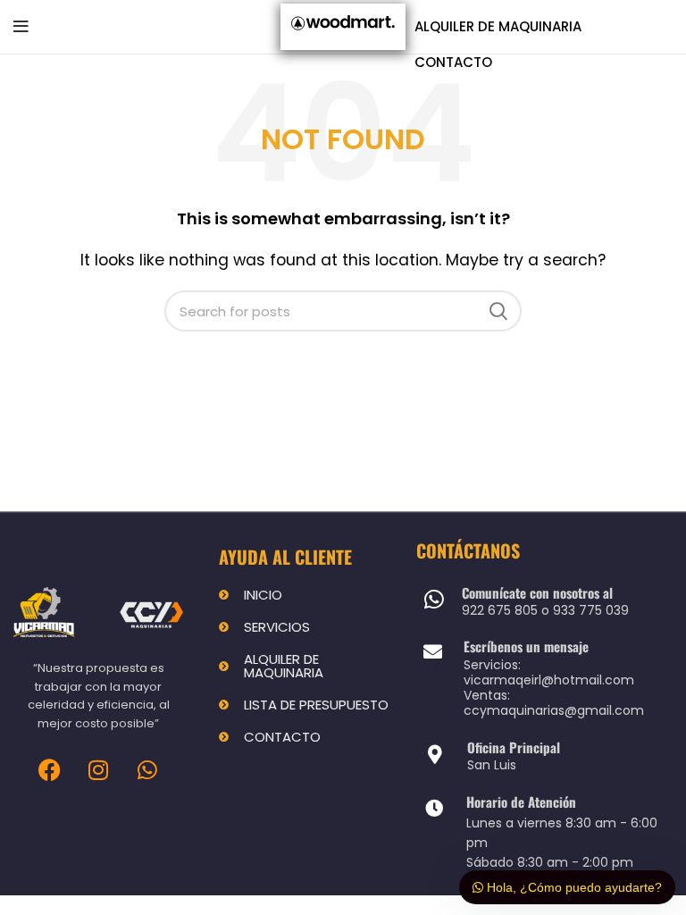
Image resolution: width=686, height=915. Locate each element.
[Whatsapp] (147, 769)
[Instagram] (98, 769)
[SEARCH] (497, 311)
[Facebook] (49, 769)
